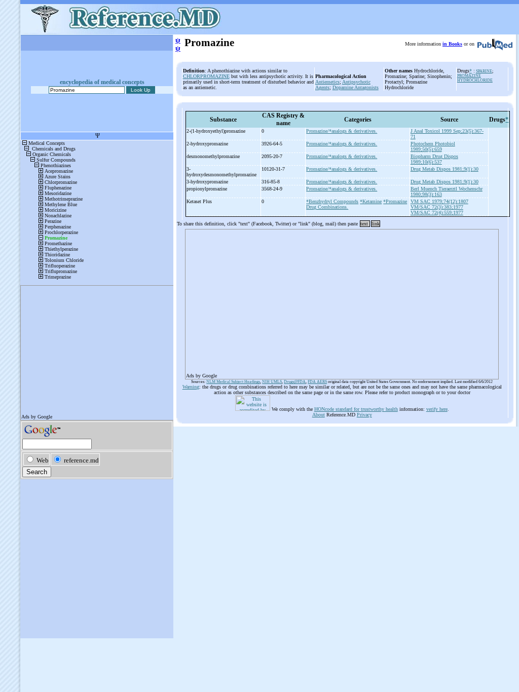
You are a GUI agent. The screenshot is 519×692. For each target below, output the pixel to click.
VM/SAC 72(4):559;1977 (437, 212)
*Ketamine (371, 201)
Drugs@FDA (295, 381)
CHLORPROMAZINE (206, 76)
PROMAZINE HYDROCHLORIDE (475, 78)
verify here (437, 409)
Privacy (364, 414)
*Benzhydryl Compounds (332, 201)
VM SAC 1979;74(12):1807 (439, 201)
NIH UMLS (272, 381)
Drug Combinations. (327, 207)
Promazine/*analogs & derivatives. (341, 131)
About (318, 414)
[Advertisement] (342, 301)
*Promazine (395, 201)
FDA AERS (317, 381)
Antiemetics (327, 82)
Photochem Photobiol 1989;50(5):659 (433, 146)
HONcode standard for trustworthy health (356, 409)
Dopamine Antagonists (355, 87)
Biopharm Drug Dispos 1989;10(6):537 (434, 159)
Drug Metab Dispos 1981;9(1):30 (444, 169)
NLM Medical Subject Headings (233, 381)
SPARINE (484, 71)
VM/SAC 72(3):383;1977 (437, 207)
